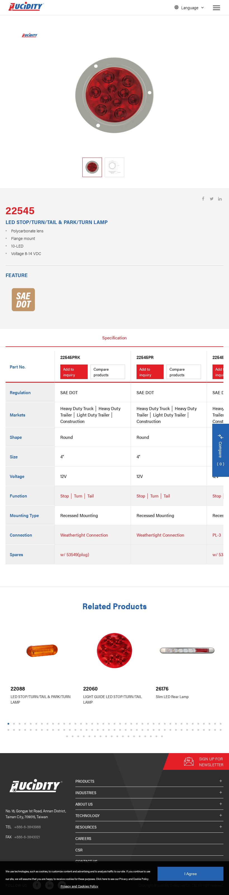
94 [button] (152, 736)
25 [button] (143, 724)
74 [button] (199, 730)
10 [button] (59, 724)
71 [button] (182, 730)
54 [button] (87, 730)
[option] (114, 96)
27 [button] (154, 724)
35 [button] (199, 724)
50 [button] (65, 730)
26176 (162, 688)
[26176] (187, 650)
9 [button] (53, 724)
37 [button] (210, 724)
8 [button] (48, 724)
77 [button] (216, 730)
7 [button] (42, 724)
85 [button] (101, 736)
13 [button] (76, 724)
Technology (87, 815)
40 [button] (9, 730)
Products (84, 781)
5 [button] (31, 724)
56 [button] (99, 730)
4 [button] (25, 724)
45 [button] (37, 730)
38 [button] (216, 724)
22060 (90, 688)
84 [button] (96, 736)
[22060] (114, 650)
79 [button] (68, 736)
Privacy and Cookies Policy (79, 886)
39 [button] (221, 724)
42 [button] (20, 730)
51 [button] (71, 730)
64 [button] (143, 730)
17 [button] (99, 724)
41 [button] (15, 730)
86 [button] (107, 736)
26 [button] (149, 724)
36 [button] (205, 724)
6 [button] (36, 724)
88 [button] (118, 736)
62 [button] (132, 730)
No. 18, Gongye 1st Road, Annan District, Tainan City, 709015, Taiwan (36, 813)
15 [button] (87, 724)
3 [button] (20, 724)
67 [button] (160, 730)
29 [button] (166, 724)
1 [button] (8, 724)
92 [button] (140, 736)
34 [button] (193, 724)
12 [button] (71, 724)
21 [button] (121, 724)
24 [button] (138, 724)
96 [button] (163, 736)
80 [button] (73, 736)
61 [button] (126, 730)
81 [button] (79, 736)
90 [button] (129, 736)
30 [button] (171, 724)
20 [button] (115, 724)
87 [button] (113, 736)
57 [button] (104, 730)
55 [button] (93, 730)
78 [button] (221, 730)
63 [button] (138, 730)
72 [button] (188, 730)
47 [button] (48, 730)
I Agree (190, 874)
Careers (83, 838)
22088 (18, 688)
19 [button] (110, 724)
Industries (85, 792)
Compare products (101, 371)
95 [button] (157, 736)
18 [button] (104, 724)
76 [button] (210, 730)
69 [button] (171, 730)
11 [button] (65, 724)
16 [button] (93, 724)
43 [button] (26, 730)
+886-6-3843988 (23, 826)
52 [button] (76, 730)
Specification (114, 337)
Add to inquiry (69, 371)
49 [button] (59, 730)
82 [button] (85, 736)
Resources (86, 827)
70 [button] (177, 730)
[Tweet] (211, 198)
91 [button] (135, 736)
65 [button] (149, 730)
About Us (84, 804)
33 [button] (188, 724)
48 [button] (54, 730)
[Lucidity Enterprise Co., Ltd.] (35, 796)
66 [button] (154, 730)
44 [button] (32, 730)
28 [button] (160, 724)
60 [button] (121, 730)
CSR (78, 850)
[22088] (42, 650)
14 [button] (82, 724)
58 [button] (110, 730)
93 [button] (146, 736)
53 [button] (82, 730)
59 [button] (115, 730)
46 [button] (43, 730)
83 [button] (90, 736)
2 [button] (14, 724)
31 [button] (177, 724)
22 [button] (126, 724)
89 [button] (124, 736)
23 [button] (132, 724)
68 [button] (166, 730)
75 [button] (205, 730)
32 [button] (182, 724)
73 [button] (193, 730)
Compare (221, 454)
